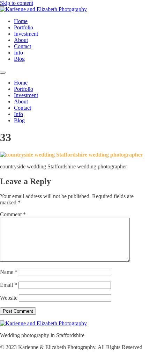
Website (8, 298)
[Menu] (3, 73)
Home (21, 21)
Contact (22, 46)
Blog (19, 59)
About (21, 40)
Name (8, 272)
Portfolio (23, 27)
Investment (26, 34)
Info (18, 53)
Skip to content (16, 3)
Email (8, 285)
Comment (13, 214)
